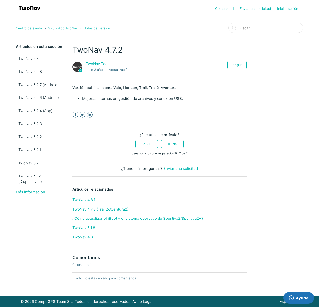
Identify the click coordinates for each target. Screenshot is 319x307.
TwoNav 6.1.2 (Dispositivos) (30, 179)
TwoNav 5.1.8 (83, 227)
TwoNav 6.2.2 (30, 136)
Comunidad (224, 8)
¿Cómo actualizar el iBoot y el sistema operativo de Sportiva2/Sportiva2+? (137, 218)
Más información (30, 192)
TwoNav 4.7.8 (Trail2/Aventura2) (100, 209)
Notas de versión (96, 28)
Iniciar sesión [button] (287, 8)
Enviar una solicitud (255, 8)
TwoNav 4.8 (82, 237)
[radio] (146, 144)
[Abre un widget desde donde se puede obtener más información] (298, 298)
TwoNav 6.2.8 (30, 71)
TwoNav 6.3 (28, 58)
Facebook (75, 115)
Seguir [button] (237, 65)
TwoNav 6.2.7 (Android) (38, 84)
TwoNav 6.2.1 (29, 149)
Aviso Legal (142, 301)
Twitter (83, 115)
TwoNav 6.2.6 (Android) (38, 97)
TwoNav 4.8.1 (83, 199)
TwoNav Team (98, 63)
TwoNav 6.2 (28, 163)
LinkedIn (90, 115)
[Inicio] (29, 11)
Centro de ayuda (29, 28)
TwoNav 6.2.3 (30, 123)
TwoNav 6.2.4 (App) (35, 110)
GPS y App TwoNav (63, 28)
